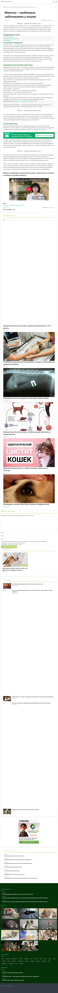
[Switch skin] (53, 2)
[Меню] (56, 2)
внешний (8, 958)
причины (38, 961)
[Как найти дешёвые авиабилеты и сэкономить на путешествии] (7, 586)
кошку (54, 958)
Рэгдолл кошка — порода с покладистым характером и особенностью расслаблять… (33, 696)
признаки (32, 961)
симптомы (44, 961)
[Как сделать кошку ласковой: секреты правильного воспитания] (10, 913)
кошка (45, 958)
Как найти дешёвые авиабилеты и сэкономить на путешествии (27, 584)
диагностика (14, 958)
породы (26, 961)
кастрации (26, 958)
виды (3, 958)
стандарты (11, 963)
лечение (3, 961)
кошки (50, 958)
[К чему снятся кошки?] (29, 913)
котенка (36, 958)
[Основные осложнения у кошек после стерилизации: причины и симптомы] (29, 935)
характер (21, 963)
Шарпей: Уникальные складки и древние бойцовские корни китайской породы (31, 703)
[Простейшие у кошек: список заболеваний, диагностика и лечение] (10, 924)
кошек (41, 958)
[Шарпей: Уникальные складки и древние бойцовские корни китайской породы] (7, 755)
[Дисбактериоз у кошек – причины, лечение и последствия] (48, 924)
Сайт (2, 539)
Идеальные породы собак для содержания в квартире (25, 809)
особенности (20, 961)
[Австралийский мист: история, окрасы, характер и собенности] (10, 935)
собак (49, 961)
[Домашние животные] (6, 1)
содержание (4, 963)
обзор (8, 961)
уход (16, 963)
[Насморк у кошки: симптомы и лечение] (48, 913)
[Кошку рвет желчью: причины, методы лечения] (10, 946)
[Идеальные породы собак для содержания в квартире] (7, 811)
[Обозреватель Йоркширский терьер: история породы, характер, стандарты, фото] (29, 924)
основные (14, 961)
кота (31, 958)
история (20, 958)
